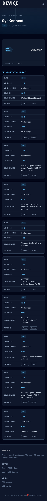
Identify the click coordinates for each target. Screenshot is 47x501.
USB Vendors (7, 486)
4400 (23, 238)
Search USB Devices (10, 472)
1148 (23, 83)
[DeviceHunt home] (10, 4)
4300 (23, 161)
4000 (23, 127)
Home (4, 15)
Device (33, 103)
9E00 (23, 274)
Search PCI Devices (9, 468)
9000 (23, 388)
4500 (23, 351)
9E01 (23, 313)
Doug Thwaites (36, 495)
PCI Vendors (12, 15)
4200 (23, 426)
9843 (23, 93)
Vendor (25, 103)
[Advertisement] (21, 49)
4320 (23, 199)
